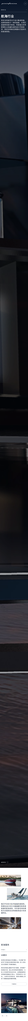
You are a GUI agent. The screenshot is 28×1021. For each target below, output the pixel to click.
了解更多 (14, 984)
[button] (2, 1015)
